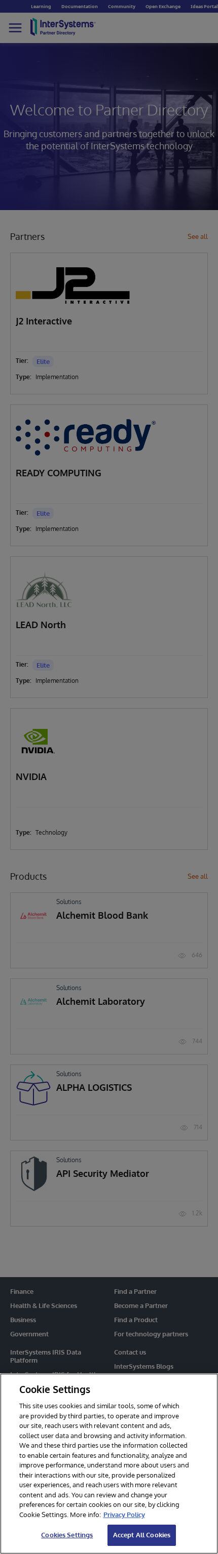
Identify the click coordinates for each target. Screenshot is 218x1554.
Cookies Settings (67, 1535)
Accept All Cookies (141, 1535)
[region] (109, 1463)
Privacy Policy (124, 1514)
